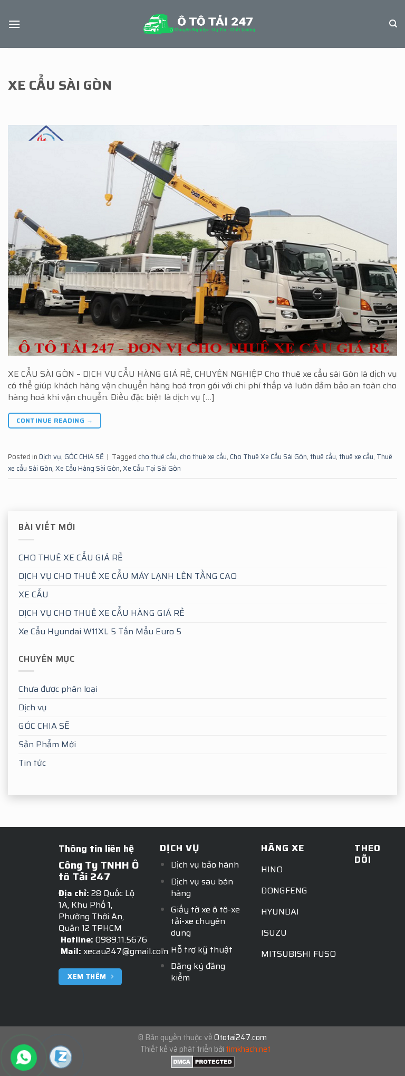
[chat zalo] (60, 1056)
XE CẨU (33, 594)
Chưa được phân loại (58, 689)
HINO (272, 869)
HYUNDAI (280, 911)
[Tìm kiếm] (393, 24)
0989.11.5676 (121, 939)
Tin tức (32, 762)
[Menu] (14, 24)
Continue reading (54, 420)
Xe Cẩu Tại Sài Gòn (152, 468)
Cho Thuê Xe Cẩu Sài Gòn (268, 456)
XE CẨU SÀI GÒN (60, 85)
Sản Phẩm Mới (47, 744)
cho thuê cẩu (157, 456)
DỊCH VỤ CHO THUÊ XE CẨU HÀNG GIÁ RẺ (101, 613)
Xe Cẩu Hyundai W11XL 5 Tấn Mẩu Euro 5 (99, 631)
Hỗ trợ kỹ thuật (202, 949)
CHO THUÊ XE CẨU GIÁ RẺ (70, 557)
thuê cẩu (323, 456)
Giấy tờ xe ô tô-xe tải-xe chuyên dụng (205, 921)
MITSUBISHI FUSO (298, 953)
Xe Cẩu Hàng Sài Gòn (87, 468)
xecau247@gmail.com (125, 951)
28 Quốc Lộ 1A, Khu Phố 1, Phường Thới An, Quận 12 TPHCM (96, 911)
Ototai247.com (240, 1037)
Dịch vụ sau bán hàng (202, 887)
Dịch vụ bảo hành (205, 864)
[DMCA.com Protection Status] (203, 1061)
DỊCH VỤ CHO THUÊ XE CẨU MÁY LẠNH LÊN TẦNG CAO (127, 576)
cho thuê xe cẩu (203, 456)
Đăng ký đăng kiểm (198, 971)
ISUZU (274, 932)
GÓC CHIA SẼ (44, 725)
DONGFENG (284, 890)
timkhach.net (248, 1049)
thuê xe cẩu (356, 456)
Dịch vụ (32, 707)
